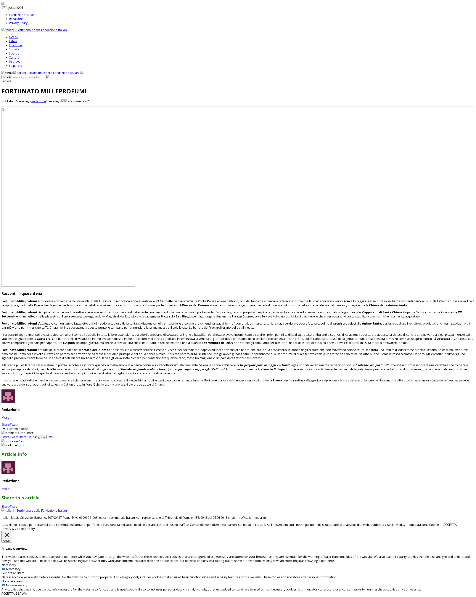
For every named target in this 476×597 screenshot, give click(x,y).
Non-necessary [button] (12, 581)
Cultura (14, 57)
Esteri (13, 41)
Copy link (40, 437)
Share (5, 425)
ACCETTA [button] (450, 525)
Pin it (30, 437)
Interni (13, 37)
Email (50, 437)
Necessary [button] (8, 565)
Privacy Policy (18, 23)
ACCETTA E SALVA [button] (14, 593)
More (6, 417)
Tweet (14, 425)
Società (14, 49)
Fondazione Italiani (22, 15)
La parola (15, 66)
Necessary (13, 569)
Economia (15, 45)
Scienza (14, 53)
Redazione (16, 19)
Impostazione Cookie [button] (424, 525)
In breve (14, 62)
